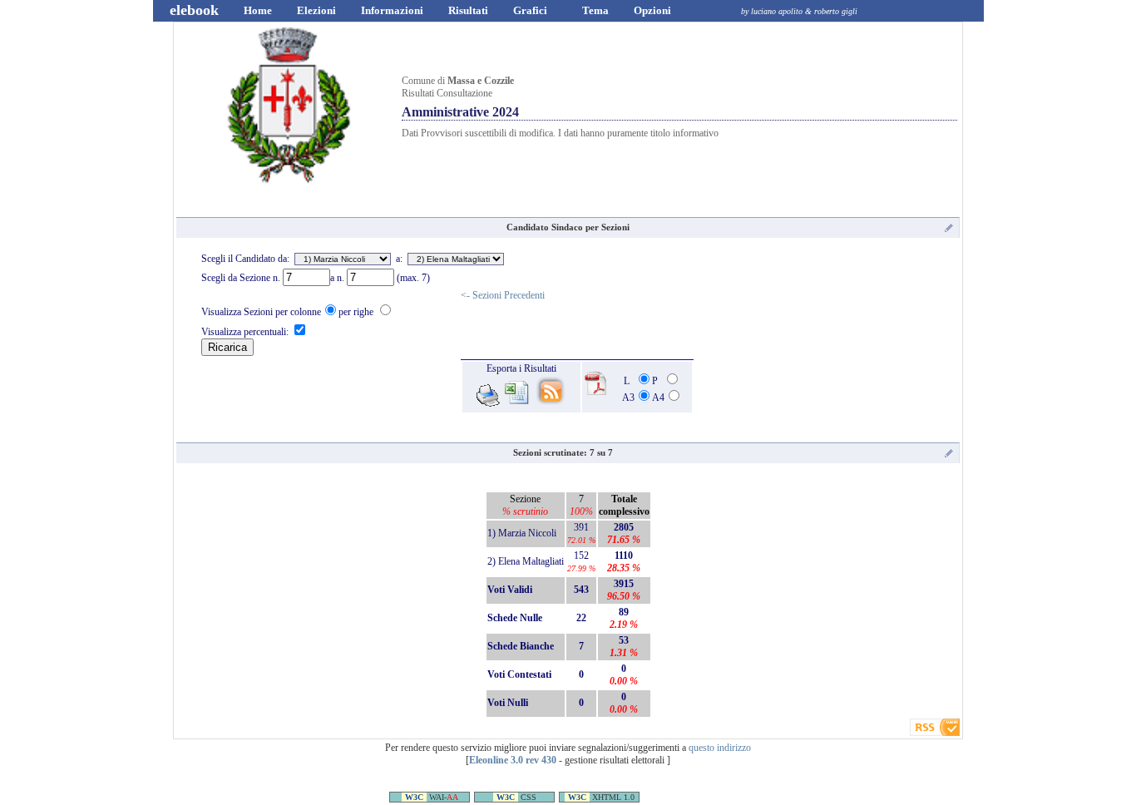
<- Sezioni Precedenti (503, 295)
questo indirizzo (720, 747)
